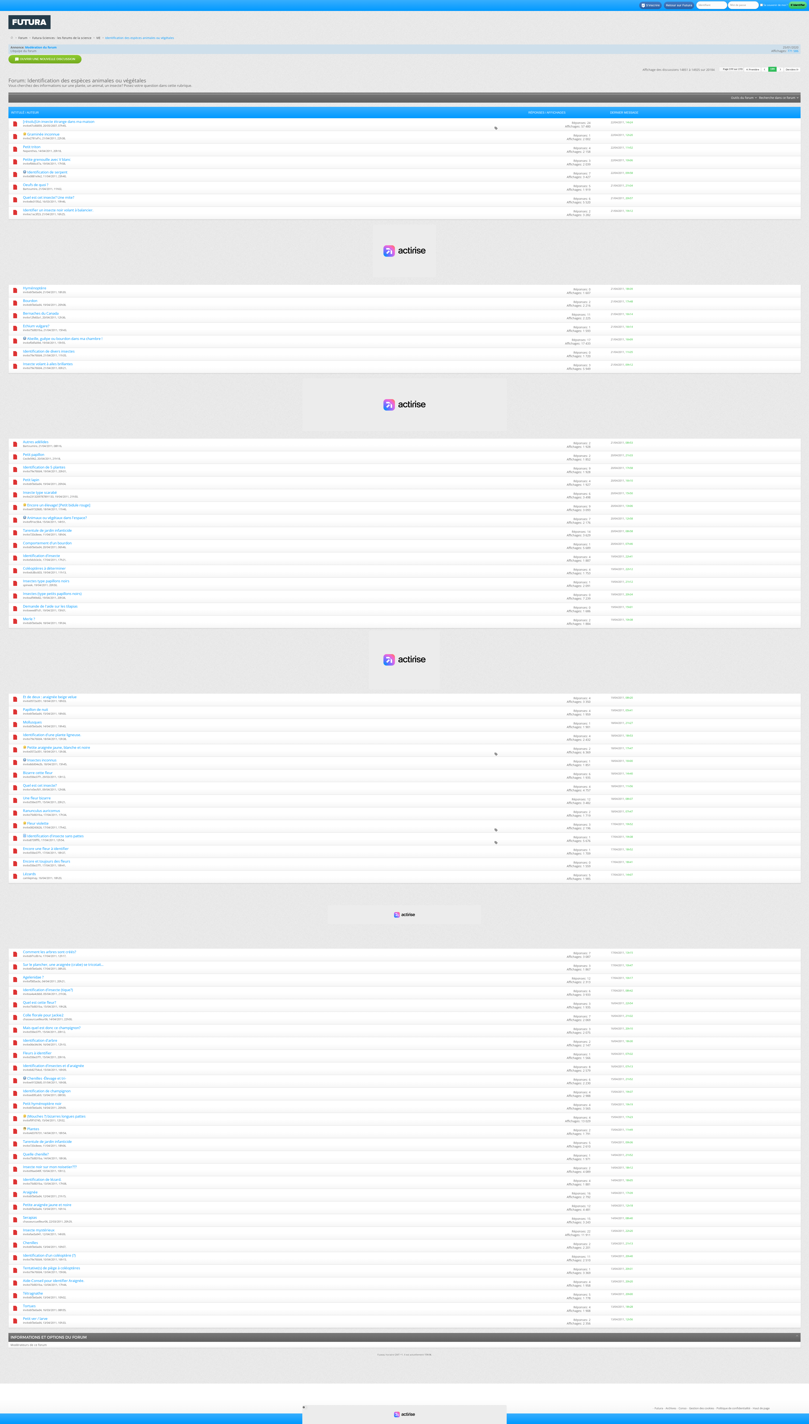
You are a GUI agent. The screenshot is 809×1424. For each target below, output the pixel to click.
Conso (683, 1408)
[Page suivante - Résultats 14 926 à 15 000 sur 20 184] (780, 69)
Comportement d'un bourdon (47, 543)
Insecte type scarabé (40, 492)
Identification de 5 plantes (44, 467)
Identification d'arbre (40, 1040)
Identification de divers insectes (49, 351)
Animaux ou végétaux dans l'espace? (57, 517)
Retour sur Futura (679, 5)
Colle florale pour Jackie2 (43, 1015)
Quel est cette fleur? (39, 1002)
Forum (22, 38)
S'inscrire (650, 5)
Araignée (30, 1192)
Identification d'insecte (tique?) (48, 989)
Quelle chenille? (36, 1154)
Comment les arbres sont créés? (49, 951)
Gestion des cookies (701, 1408)
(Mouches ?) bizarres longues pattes (56, 1116)
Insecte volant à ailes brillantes (48, 363)
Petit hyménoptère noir (42, 1103)
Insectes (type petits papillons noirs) (52, 593)
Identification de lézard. (42, 1179)
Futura (659, 1408)
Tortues (29, 1305)
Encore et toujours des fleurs (46, 861)
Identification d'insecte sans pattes (55, 835)
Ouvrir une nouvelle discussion (45, 59)
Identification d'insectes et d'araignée (53, 1065)
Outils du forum (742, 98)
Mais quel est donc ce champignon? (51, 1027)
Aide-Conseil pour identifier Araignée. (53, 1280)
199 (772, 69)
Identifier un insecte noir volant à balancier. (58, 210)
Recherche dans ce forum (777, 98)
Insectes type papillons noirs (46, 580)
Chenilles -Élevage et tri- (46, 1078)
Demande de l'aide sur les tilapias (50, 606)
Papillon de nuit (35, 709)
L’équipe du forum (23, 51)
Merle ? (29, 618)
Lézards (29, 873)
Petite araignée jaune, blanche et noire (58, 747)
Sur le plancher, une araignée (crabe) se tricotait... (63, 964)
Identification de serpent (47, 172)
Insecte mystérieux (39, 1230)
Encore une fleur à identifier (46, 848)
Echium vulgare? (36, 325)
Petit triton (31, 146)
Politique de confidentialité (733, 1408)
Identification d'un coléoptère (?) (49, 1255)
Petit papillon (33, 454)
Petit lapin (31, 479)
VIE (98, 38)
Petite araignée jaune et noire (47, 1204)
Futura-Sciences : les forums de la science (61, 38)
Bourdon (30, 300)
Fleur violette (38, 823)
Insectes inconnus (41, 760)
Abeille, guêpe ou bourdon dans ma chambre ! (64, 338)
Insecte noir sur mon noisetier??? (50, 1166)
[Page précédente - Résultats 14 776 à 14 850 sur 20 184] (764, 69)
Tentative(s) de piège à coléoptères (51, 1268)
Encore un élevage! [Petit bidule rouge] (58, 505)
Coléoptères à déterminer (44, 568)
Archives (671, 1408)
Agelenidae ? (33, 977)
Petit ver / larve (35, 1318)
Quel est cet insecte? (40, 785)
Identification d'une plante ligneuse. (52, 734)
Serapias (30, 1217)
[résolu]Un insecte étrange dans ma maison (58, 121)
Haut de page (761, 1408)
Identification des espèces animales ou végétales (139, 38)
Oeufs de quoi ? (35, 184)
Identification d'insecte (41, 555)
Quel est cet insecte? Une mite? (48, 197)
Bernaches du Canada (41, 313)
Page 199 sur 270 (733, 69)
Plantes (33, 1128)
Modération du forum (41, 47)
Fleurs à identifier (37, 1053)
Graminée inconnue (43, 134)
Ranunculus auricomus (41, 810)
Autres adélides (35, 441)
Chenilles (30, 1242)
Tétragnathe (33, 1293)
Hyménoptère (34, 288)
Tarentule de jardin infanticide (47, 530)
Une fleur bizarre (37, 798)
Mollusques (32, 722)
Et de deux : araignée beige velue (50, 696)
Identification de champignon (47, 1090)
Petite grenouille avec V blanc (47, 159)
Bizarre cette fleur (38, 772)
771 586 (793, 51)
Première (754, 69)
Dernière (791, 69)
